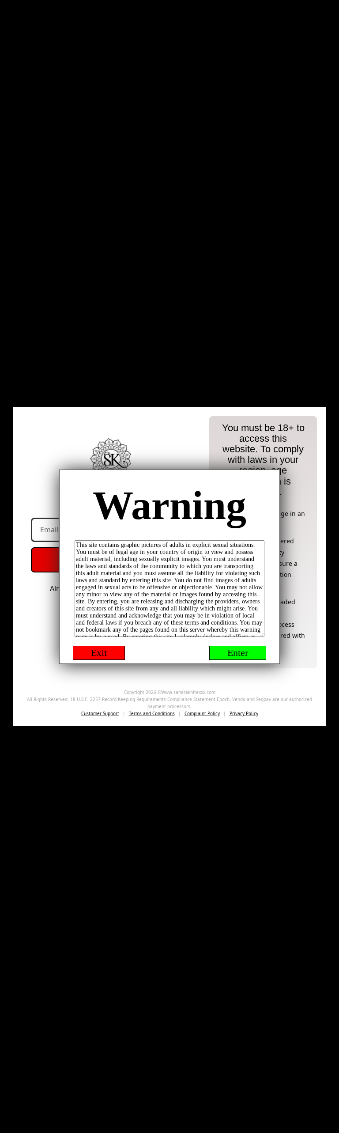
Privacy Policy (244, 713)
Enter (237, 652)
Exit (99, 652)
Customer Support (100, 713)
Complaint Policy (202, 713)
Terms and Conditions (152, 713)
